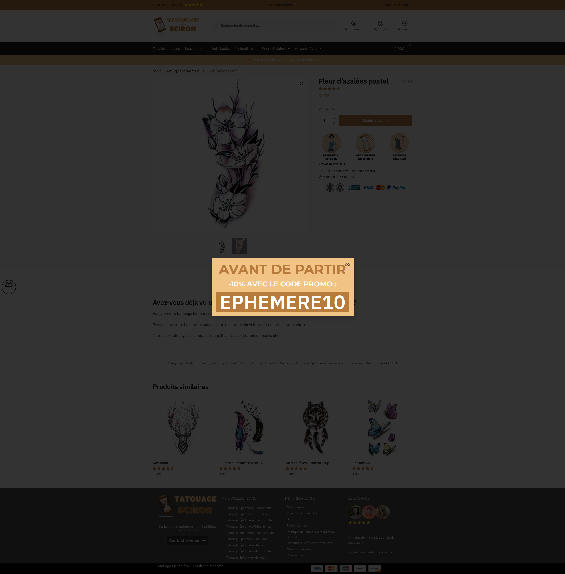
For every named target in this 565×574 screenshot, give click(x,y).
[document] (282, 287)
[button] (347, 264)
